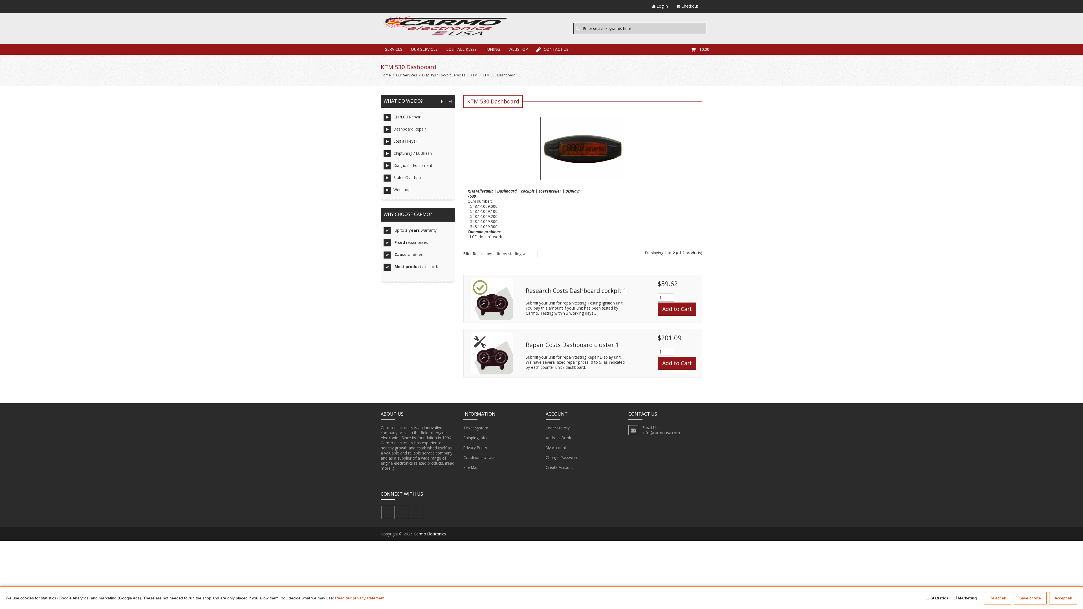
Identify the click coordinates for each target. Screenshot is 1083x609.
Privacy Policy (475, 447)
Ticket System (475, 428)
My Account (556, 447)
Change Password (562, 457)
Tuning (492, 49)
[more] (445, 101)
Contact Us (556, 49)
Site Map (471, 467)
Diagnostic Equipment (412, 165)
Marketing (967, 598)
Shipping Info (475, 437)
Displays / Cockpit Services (443, 75)
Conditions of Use (479, 457)
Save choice (1030, 598)
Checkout (689, 6)
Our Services (424, 49)
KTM (473, 75)
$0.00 (704, 49)
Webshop (518, 49)
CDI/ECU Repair (407, 117)
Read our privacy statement (359, 598)
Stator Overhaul (407, 177)
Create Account (559, 467)
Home (386, 75)
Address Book (558, 437)
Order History (558, 428)
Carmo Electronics (430, 534)
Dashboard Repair (409, 129)
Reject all (997, 598)
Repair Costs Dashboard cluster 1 (572, 345)
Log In (662, 6)
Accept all (1063, 598)
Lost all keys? (461, 49)
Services (393, 49)
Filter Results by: (477, 253)
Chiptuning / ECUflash (412, 153)
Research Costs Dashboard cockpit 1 (576, 291)
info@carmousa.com (661, 432)
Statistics (938, 598)
